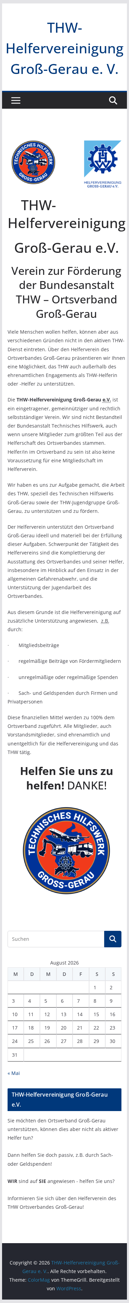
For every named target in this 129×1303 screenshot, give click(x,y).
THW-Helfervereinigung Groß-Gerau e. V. (64, 48)
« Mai (14, 1073)
